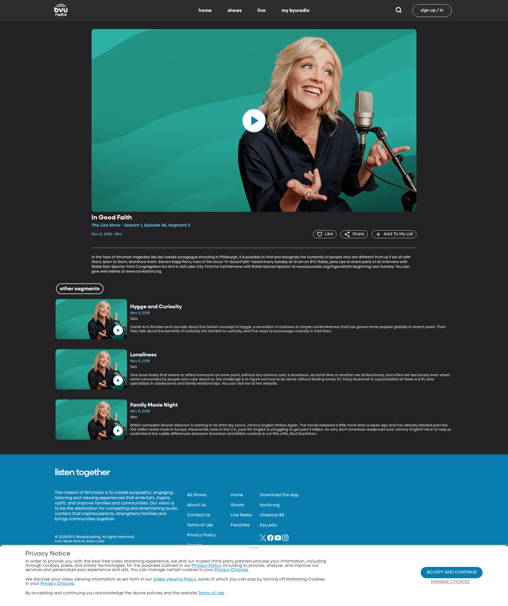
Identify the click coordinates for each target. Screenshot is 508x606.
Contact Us (198, 515)
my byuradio (296, 10)
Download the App (279, 495)
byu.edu (268, 525)
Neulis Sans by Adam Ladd (83, 541)
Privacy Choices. (231, 570)
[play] (254, 120)
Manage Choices (450, 582)
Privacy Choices (57, 584)
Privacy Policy (201, 535)
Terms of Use (200, 525)
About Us (196, 505)
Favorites (240, 525)
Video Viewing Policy (174, 579)
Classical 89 (272, 515)
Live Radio (241, 515)
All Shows (196, 495)
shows (235, 10)
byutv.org (269, 505)
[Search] (398, 10)
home (205, 10)
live (261, 10)
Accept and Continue (452, 572)
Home (237, 495)
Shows (237, 505)
